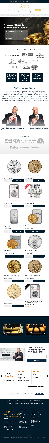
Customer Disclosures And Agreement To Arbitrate (23, 419)
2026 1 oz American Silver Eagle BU (11, 175)
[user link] (30, 12)
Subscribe (37, 360)
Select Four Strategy (34, 418)
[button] (28, 12)
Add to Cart (18, 180)
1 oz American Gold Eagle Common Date (13, 300)
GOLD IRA (38, 9)
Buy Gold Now (9, 38)
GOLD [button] (5, 9)
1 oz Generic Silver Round (31, 250)
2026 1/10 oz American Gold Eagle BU (33, 175)
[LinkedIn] (12, 430)
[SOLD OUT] (35, 291)
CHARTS (43, 9)
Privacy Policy (21, 423)
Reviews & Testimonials (23, 427)
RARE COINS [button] (16, 9)
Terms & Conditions (22, 417)
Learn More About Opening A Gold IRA (14, 35)
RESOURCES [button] (30, 9)
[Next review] (47, 376)
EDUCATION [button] (23, 9)
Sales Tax (32, 425)
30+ (37, 75)
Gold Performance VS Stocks (36, 414)
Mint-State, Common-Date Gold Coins (35, 422)
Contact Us (20, 413)
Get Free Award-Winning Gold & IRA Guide (14, 31)
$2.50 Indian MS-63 (29, 225)
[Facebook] (8, 430)
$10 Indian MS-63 (8, 250)
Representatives (34, 424)
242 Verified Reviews (9, 377)
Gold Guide (33, 413)
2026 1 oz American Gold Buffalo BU (12, 275)
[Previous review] (1, 376)
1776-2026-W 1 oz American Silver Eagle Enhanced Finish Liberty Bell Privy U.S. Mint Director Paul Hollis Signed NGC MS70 (34, 301)
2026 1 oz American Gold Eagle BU (32, 275)
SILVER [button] (9, 9)
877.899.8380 (38, 401)
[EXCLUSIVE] (35, 191)
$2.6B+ (11, 75)
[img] (9, 376)
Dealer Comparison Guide (35, 416)
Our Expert (33, 417)
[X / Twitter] (10, 430)
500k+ (24, 75)
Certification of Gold (34, 420)
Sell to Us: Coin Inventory (23, 416)
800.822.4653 (23, 12)
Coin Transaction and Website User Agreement (23, 422)
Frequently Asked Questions (23, 414)
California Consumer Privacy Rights (23, 426)
